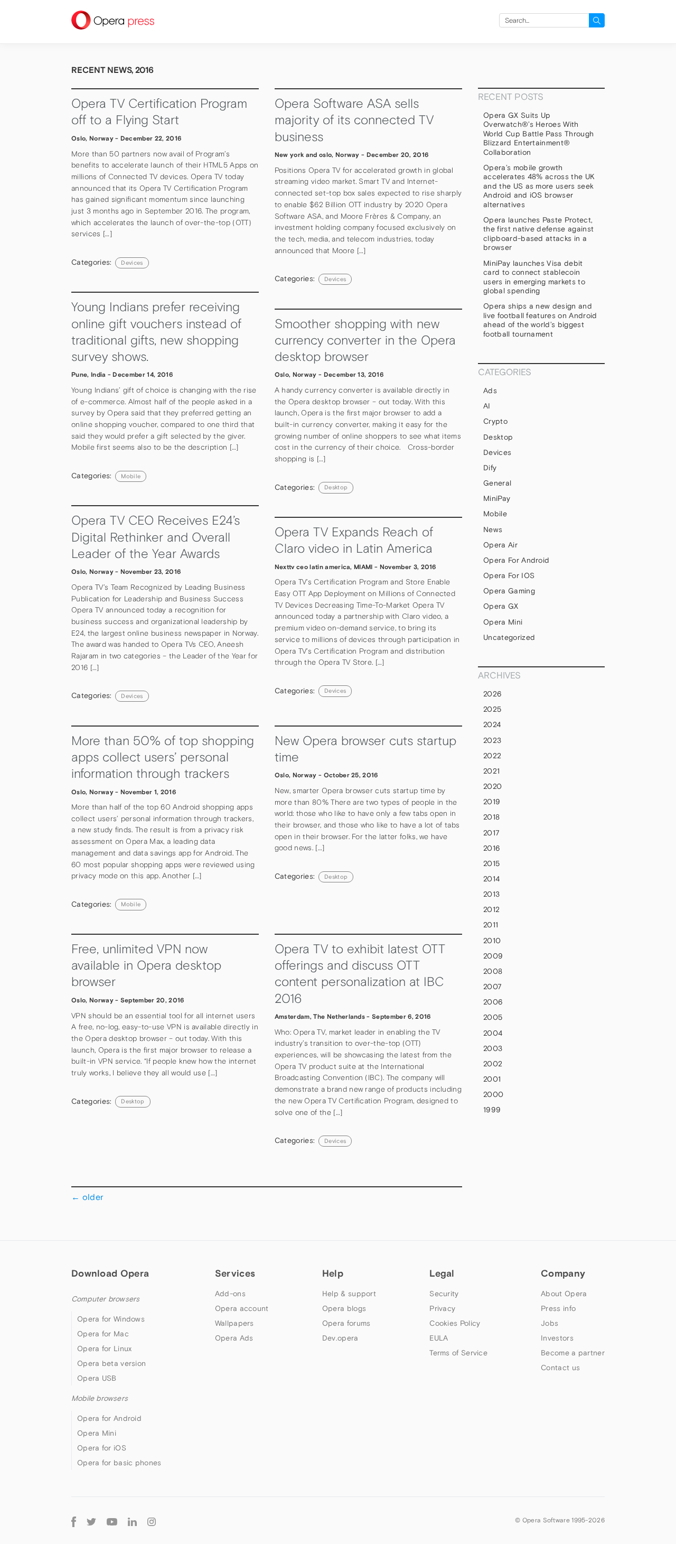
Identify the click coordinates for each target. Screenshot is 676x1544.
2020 (492, 786)
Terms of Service (458, 1352)
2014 (491, 879)
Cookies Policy (454, 1323)
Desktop (336, 487)
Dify (489, 467)
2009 (493, 956)
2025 (492, 709)
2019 (491, 801)
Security (443, 1293)
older (87, 1197)
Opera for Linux (104, 1348)
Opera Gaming (509, 591)
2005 (492, 1017)
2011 (490, 924)
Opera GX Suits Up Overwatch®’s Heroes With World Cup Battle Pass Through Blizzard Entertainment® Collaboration (538, 133)
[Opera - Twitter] (91, 1520)
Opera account (242, 1308)
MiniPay (496, 498)
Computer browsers (105, 1299)
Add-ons (230, 1293)
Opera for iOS (508, 575)
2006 (493, 1002)
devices (132, 262)
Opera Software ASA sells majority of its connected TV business (354, 120)
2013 (491, 894)
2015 (491, 863)
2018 (491, 817)
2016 (491, 848)
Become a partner (573, 1352)
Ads (490, 390)
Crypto (495, 421)
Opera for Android (516, 560)
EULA (438, 1338)
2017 (491, 833)
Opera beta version (111, 1363)
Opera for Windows (111, 1319)
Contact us (560, 1367)
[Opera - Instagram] (151, 1520)
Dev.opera (340, 1338)
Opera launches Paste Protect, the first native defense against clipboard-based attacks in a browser (538, 234)
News (492, 529)
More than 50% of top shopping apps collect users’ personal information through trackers (162, 757)
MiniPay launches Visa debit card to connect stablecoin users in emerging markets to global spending (534, 277)
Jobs (549, 1323)
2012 (491, 909)
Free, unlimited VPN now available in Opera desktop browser (146, 965)
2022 (492, 755)
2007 (492, 986)
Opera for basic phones (119, 1462)
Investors (557, 1338)
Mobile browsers (99, 1398)
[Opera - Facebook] (73, 1520)
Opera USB (97, 1378)
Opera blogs (344, 1308)
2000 (493, 1094)
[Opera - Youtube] (112, 1520)
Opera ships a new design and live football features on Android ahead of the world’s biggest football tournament (540, 320)
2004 (492, 1033)
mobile (130, 476)
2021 (491, 771)
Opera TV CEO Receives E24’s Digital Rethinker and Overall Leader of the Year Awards (155, 537)
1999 (492, 1109)
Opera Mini (502, 622)
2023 (492, 740)
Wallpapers (234, 1323)
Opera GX (501, 606)
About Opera (564, 1293)
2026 (492, 694)
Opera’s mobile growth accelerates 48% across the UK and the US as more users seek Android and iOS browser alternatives (539, 186)
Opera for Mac (103, 1333)
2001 (492, 1079)
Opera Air (500, 545)
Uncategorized (509, 637)
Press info (558, 1308)
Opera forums (346, 1323)
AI (487, 406)
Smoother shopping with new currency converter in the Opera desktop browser (365, 340)
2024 (492, 724)
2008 (492, 971)
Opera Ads (234, 1338)
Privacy (442, 1308)
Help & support (349, 1293)
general (497, 483)
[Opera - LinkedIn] (132, 1520)
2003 (492, 1048)
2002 (492, 1063)
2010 (492, 940)
